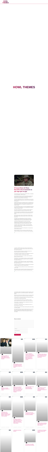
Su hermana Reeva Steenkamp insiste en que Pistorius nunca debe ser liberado (42, 424)
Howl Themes (5, 2)
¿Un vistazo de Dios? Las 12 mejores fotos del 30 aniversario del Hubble (29, 387)
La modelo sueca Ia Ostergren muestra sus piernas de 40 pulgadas (42, 431)
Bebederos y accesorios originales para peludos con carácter (5, 389)
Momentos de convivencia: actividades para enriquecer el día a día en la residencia (29, 413)
